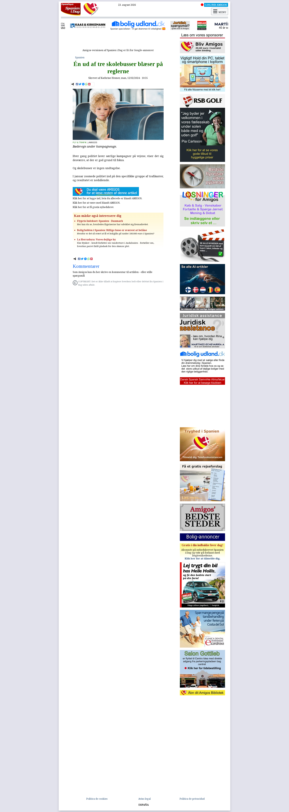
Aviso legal (144, 798)
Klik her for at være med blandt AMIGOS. (96, 202)
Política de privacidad (192, 798)
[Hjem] (71, 9)
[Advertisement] (118, 40)
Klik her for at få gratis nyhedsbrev (93, 207)
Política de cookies (96, 798)
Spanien (79, 57)
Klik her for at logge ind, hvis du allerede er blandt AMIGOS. (107, 198)
